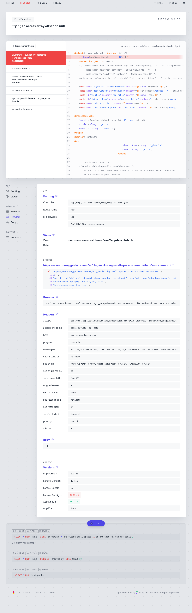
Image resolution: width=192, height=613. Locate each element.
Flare (141, 592)
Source (26, 592)
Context (10, 232)
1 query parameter (24, 543)
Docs (38, 592)
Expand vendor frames (24, 46)
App (8, 186)
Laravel (51, 592)
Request (10, 206)
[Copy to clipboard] (176, 202)
